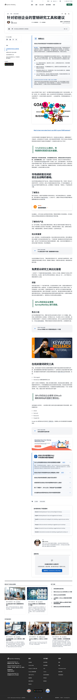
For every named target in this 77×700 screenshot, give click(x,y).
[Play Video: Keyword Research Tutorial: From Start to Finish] (52, 349)
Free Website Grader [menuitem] (62, 668)
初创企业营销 (16, 13)
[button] (12, 29)
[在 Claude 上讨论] (10, 39)
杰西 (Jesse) (14, 23)
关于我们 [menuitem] (45, 658)
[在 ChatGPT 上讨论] (7, 39)
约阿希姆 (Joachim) (42, 636)
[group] (40, 29)
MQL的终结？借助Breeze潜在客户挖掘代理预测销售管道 (62, 602)
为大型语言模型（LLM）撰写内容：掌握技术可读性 (15, 639)
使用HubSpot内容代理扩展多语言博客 (62, 606)
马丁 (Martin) (18, 601)
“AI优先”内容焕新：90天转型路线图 (61, 638)
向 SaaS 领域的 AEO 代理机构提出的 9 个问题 (49, 329)
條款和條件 (57, 697)
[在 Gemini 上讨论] (16, 39)
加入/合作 (42, 4)
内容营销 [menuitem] (30, 662)
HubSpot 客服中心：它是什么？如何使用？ (38, 639)
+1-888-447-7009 (68, 1)
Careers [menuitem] (44, 671)
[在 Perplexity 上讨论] (13, 39)
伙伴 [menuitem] (44, 668)
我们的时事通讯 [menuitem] (46, 674)
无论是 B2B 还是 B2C (59, 137)
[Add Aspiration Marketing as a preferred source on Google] (9, 64)
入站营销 (36, 501)
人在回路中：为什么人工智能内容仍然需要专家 (63, 598)
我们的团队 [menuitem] (45, 662)
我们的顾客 (48, 4)
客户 (52, 216)
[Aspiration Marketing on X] (41, 697)
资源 (54, 4)
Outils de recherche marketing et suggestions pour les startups (50, 524)
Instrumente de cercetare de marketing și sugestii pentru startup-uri (51, 532)
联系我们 (69, 4)
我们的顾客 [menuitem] (45, 665)
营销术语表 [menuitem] (60, 671)
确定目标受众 (45, 197)
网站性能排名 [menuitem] (60, 674)
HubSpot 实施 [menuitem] (31, 665)
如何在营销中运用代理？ (44, 431)
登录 (48, 1)
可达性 (61, 697)
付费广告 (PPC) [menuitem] (31, 674)
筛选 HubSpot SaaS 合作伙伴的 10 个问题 (63, 591)
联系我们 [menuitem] (45, 681)
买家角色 (44, 161)
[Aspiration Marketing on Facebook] (38, 697)
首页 (8, 13)
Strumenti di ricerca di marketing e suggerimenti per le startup (50, 528)
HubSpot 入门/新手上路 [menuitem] (33, 668)
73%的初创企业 (42, 147)
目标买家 (47, 273)
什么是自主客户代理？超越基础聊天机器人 (48, 251)
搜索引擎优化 (61, 371)
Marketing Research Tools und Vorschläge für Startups (48, 511)
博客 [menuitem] (59, 665)
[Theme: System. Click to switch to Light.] (60, 1)
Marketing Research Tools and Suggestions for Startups (48, 515)
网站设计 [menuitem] (30, 684)
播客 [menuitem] (59, 662)
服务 (32, 4)
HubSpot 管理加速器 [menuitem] (32, 671)
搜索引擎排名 (53, 398)
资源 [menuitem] (59, 658)
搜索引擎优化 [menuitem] (31, 681)
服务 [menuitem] (30, 658)
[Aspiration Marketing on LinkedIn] (35, 697)
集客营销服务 (42, 208)
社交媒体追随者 (40, 321)
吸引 (53, 291)
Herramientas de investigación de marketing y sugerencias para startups (52, 520)
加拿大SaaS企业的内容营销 (60, 594)
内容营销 (57, 92)
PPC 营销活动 (50, 421)
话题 (36, 4)
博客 (11, 13)
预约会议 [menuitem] (45, 677)
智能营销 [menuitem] (30, 677)
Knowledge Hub (67, 697)
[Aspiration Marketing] (10, 4)
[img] (64, 28)
